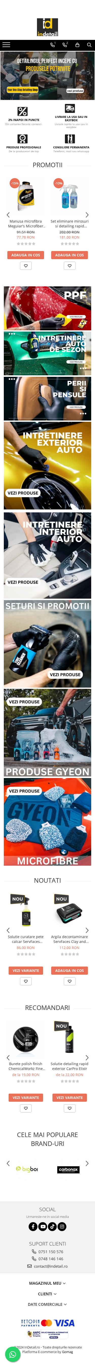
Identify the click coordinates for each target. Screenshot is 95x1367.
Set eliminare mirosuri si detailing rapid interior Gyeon (70, 223)
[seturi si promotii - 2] (47, 644)
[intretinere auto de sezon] (47, 354)
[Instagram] (62, 1226)
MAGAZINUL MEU (45, 1283)
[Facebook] (33, 1226)
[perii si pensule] (47, 399)
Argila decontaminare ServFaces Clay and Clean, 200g (69, 939)
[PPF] (47, 308)
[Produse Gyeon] (47, 732)
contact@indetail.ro (50, 1266)
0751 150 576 (50, 1251)
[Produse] (7, 46)
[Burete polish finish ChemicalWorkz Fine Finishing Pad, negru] (25, 1039)
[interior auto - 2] (47, 555)
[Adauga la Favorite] (26, 266)
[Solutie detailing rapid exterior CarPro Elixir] (69, 1039)
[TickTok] (52, 1226)
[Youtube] (42, 1226)
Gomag (67, 1351)
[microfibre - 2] (47, 822)
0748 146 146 (50, 1258)
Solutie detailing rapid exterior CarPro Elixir (69, 1066)
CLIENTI (45, 1293)
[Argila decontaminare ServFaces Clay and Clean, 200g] (69, 912)
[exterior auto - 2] (47, 465)
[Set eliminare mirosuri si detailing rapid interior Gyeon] (69, 196)
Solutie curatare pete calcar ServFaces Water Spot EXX (26, 939)
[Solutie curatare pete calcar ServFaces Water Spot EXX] (25, 912)
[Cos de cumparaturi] (77, 45)
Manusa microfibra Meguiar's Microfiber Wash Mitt (25, 223)
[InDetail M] (47, 76)
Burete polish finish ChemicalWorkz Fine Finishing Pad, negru (25, 1066)
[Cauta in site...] (89, 45)
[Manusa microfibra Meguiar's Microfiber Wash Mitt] (25, 196)
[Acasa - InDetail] (47, 27)
